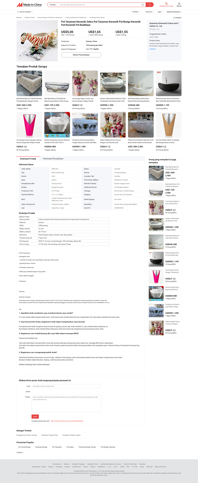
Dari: (28, 386)
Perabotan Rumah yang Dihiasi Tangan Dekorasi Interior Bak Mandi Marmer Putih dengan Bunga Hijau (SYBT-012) (172, 305)
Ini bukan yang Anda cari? (41, 421)
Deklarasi (66, 464)
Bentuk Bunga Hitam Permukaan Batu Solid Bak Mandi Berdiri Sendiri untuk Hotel (172, 254)
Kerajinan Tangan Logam (71, 435)
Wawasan (142, 464)
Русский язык (76, 467)
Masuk (179, 6)
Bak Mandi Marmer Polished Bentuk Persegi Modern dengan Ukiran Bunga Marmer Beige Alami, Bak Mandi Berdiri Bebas (172, 168)
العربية (109, 467)
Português (59, 467)
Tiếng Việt (149, 467)
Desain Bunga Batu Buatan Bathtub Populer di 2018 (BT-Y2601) (172, 288)
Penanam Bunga (41, 447)
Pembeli (135, 12)
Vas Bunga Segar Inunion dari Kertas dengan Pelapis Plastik (172, 202)
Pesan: (27, 397)
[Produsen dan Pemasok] (28, 4)
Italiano (85, 467)
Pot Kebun (70, 447)
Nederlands (101, 467)
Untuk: (28, 391)
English (43, 467)
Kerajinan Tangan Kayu (49, 435)
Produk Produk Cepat (130, 464)
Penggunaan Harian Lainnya (26, 435)
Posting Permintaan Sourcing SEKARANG (67, 421)
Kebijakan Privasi (92, 464)
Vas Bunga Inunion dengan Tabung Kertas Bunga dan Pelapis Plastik (172, 271)
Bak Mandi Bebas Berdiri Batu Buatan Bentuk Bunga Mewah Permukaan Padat (172, 237)
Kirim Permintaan (81, 55)
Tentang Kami (57, 464)
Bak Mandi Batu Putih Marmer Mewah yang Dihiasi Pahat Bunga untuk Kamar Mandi (172, 185)
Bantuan (149, 12)
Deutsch (92, 467)
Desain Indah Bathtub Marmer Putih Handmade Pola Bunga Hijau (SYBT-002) (172, 219)
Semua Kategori (25, 12)
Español (50, 467)
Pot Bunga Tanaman (108, 447)
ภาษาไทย (134, 467)
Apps (159, 12)
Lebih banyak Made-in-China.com (110, 464)
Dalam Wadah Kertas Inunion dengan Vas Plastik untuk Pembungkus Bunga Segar (172, 322)
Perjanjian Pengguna (78, 464)
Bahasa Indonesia (160, 467)
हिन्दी (128, 467)
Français (67, 467)
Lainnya (152, 49)
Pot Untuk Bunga (24, 447)
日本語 (122, 467)
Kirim (35, 416)
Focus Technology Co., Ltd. (93, 471)
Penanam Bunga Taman (87, 447)
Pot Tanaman (57, 447)
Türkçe (142, 467)
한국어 (116, 467)
